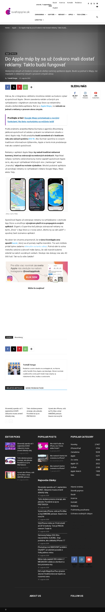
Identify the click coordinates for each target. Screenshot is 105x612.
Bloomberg (19, 337)
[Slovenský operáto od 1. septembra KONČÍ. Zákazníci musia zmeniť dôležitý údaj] (14, 399)
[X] (94, 3)
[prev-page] (6, 421)
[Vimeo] (97, 3)
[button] (97, 17)
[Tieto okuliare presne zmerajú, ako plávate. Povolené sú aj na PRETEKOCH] (36, 399)
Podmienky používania (80, 509)
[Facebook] (88, 3)
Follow (85, 92)
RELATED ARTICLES (15, 388)
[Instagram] (91, 3)
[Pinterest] (19, 87)
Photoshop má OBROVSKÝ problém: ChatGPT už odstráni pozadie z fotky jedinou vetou (52, 550)
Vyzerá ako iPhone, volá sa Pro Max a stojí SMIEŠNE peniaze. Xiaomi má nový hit (52, 514)
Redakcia (74, 506)
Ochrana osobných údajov (81, 513)
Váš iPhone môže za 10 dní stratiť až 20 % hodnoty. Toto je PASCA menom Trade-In (51, 526)
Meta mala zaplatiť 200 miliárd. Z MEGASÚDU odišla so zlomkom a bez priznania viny (51, 562)
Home (7, 28)
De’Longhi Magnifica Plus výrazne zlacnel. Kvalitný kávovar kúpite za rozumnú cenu (51, 574)
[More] (31, 87)
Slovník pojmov (77, 490)
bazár (15, 243)
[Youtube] (97, 6)
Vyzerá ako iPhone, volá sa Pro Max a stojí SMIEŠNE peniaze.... (25, 475)
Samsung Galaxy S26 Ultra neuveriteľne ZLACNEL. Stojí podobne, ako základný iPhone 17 (51, 538)
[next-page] (10, 421)
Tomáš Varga (12, 78)
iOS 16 (32, 139)
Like (75, 92)
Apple (14, 28)
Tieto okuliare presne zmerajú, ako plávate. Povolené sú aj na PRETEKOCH (52, 502)
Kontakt (74, 502)
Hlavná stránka (77, 487)
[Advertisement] (36, 311)
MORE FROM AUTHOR (35, 388)
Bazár (73, 494)
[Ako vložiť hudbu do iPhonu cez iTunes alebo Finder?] (43, 446)
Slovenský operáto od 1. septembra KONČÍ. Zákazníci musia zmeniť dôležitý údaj (52, 490)
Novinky (13, 53)
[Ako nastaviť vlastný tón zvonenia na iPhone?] (43, 458)
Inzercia (74, 498)
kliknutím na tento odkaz (36, 246)
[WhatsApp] (25, 87)
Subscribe (96, 92)
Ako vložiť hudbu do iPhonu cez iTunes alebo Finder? (57, 446)
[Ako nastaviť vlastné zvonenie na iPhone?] (43, 467)
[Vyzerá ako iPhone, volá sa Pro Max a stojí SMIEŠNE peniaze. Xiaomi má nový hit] (57, 399)
